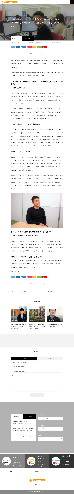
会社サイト (12, 471)
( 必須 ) (18, 366)
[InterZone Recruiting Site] (9, 2)
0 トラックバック (50, 358)
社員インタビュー (16, 38)
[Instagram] (36, 484)
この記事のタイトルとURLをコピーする (37, 53)
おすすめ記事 (29, 416)
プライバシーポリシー (62, 471)
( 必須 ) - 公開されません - (18, 371)
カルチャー (15, 307)
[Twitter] (38, 484)
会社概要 (37, 471)
